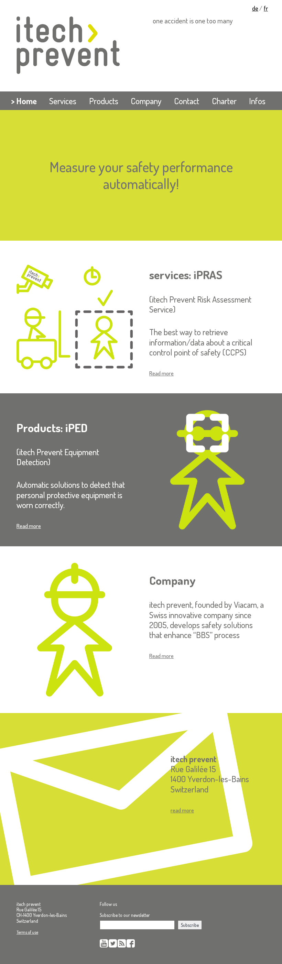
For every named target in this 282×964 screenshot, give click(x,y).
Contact (186, 101)
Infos (257, 101)
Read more (161, 373)
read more (182, 810)
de (255, 8)
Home (27, 101)
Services (62, 101)
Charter (224, 101)
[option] (141, 175)
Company (146, 101)
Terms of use (27, 932)
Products (103, 101)
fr (266, 8)
